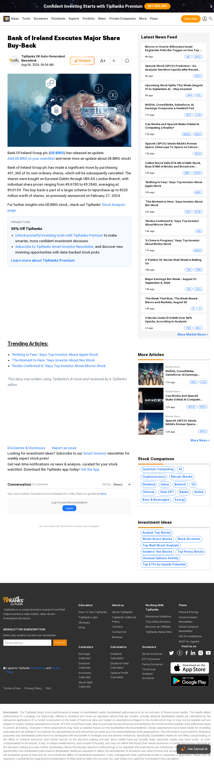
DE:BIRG (57, 153)
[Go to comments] (127, 61)
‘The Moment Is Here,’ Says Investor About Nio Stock (53, 360)
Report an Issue (64, 448)
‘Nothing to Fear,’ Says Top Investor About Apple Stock (55, 354)
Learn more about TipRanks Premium (43, 260)
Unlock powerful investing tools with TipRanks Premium (59, 235)
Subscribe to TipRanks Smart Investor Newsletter (54, 246)
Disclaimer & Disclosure (26, 448)
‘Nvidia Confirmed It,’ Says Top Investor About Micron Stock (59, 366)
